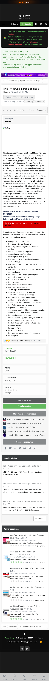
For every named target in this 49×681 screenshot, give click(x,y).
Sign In (35, 223)
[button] (3, 24)
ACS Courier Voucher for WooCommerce (27, 568)
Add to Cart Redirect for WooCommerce (27, 587)
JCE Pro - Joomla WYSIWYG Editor (22, 427)
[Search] (46, 24)
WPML (5, 204)
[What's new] (41, 24)
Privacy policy (26, 642)
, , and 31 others (25, 340)
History (31, 110)
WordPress (11, 188)
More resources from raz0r (24, 414)
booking (30, 102)
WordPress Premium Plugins (25, 540)
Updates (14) (19, 110)
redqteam (40, 102)
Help (36, 642)
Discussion (41, 110)
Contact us (39, 638)
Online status (21, 638)
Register (8, 225)
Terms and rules (13, 642)
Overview (7, 110)
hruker (12, 557)
